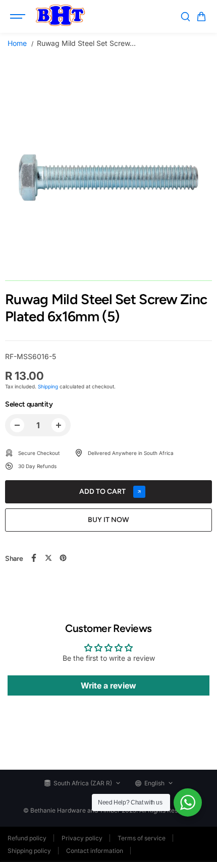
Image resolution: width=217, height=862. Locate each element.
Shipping (48, 386)
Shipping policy (29, 850)
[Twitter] (48, 558)
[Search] (185, 17)
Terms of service (142, 838)
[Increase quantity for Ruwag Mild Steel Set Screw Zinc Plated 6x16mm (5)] (58, 425)
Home (17, 43)
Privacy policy (82, 838)
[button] (201, 17)
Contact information (94, 850)
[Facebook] (34, 558)
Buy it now (108, 519)
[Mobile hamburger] (19, 17)
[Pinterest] (63, 558)
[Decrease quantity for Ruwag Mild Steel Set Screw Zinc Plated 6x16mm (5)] (17, 425)
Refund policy (27, 838)
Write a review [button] (108, 685)
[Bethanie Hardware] (60, 16)
